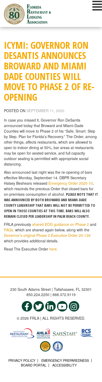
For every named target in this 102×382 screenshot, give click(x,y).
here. (53, 249)
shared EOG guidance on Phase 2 (60, 224)
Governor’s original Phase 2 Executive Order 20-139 (47, 235)
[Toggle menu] (97, 5)
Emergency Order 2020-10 (70, 183)
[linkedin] (50, 306)
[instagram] (74, 306)
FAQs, (9, 229)
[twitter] (38, 306)
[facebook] (27, 306)
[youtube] (62, 306)
